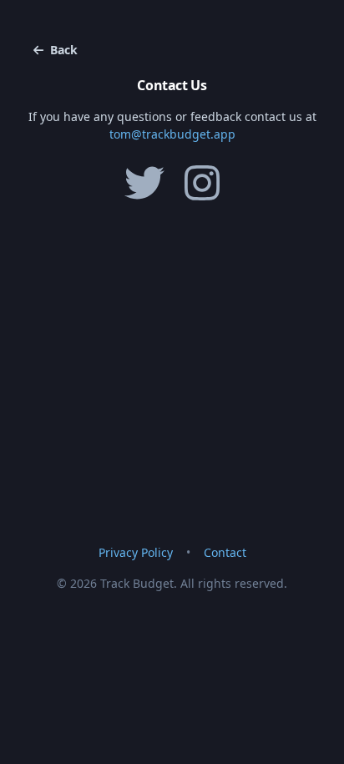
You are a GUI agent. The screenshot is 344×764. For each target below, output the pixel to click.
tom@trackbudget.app (172, 134)
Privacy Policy (136, 552)
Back (64, 50)
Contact (225, 552)
